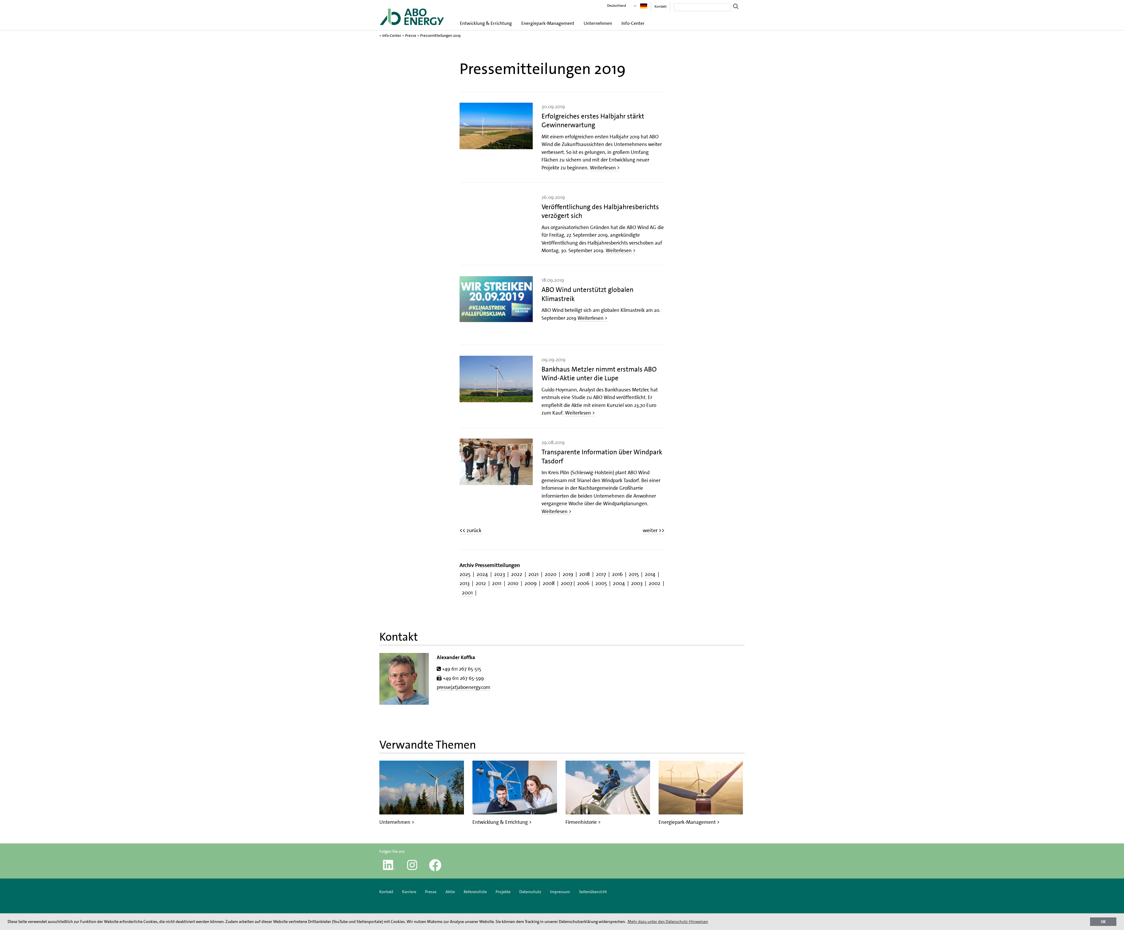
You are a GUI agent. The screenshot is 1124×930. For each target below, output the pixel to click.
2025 (465, 574)
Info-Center (633, 23)
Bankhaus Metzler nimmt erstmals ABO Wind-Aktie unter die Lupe (599, 373)
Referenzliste (475, 891)
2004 (619, 583)
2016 (617, 574)
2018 (584, 574)
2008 (549, 583)
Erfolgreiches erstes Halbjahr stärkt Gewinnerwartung (593, 120)
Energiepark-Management (547, 23)
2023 (499, 574)
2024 (482, 574)
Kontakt (660, 6)
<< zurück (471, 530)
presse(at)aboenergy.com (463, 687)
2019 (568, 574)
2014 (650, 574)
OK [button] (1103, 921)
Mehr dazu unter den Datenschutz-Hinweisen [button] (668, 921)
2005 (601, 583)
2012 (481, 583)
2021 (533, 574)
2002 (654, 583)
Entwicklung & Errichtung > (502, 822)
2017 (601, 574)
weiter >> (653, 530)
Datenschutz (530, 891)
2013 (465, 583)
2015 (634, 574)
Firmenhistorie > (583, 822)
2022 (516, 574)
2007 (566, 583)
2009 (531, 583)
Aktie (450, 891)
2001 (467, 592)
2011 (496, 583)
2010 (513, 583)
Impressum (560, 891)
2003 (636, 583)
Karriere (409, 891)
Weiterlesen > (605, 167)
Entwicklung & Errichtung (486, 23)
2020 (550, 574)
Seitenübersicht (593, 891)
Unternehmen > (396, 822)
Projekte (503, 891)
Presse (410, 35)
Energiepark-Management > (689, 822)
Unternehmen (598, 23)
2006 (583, 583)
